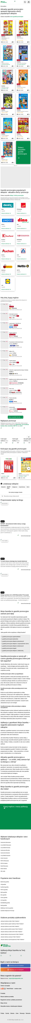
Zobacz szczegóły (5, 985)
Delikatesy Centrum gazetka (7, 908)
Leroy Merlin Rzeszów (5, 855)
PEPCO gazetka (4, 889)
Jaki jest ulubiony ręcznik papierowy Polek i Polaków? (12, 939)
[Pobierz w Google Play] (15, 956)
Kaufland (26, 424)
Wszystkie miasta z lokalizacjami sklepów (11, 1006)
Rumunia (28, 1013)
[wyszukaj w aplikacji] (25, 2)
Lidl (23, 424)
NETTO (15, 426)
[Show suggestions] (2, 496)
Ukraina (12, 1013)
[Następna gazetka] (28, 468)
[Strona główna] (4, 2)
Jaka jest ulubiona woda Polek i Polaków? (10, 926)
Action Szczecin (4, 858)
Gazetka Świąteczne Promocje (7, 910)
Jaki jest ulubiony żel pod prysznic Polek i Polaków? (12, 934)
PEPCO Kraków (4, 863)
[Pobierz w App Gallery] (25, 956)
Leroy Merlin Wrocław (5, 847)
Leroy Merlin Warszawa (6, 845)
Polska (2, 1013)
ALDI (21, 426)
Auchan (3, 426)
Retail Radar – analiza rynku (14, 988)
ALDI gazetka (4, 900)
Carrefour (10, 426)
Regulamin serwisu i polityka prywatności (11, 999)
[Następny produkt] (28, 437)
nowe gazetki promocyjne (16, 16)
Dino (6, 426)
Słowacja (22, 1013)
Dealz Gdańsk (4, 868)
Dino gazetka (3, 894)
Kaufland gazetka (5, 887)
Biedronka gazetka (5, 881)
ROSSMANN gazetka (5, 902)
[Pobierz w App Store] (18, 2)
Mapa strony (4, 1003)
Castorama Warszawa (6, 842)
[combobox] (15, 496)
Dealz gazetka (4, 905)
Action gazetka (4, 897)
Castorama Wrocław (5, 850)
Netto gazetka (4, 892)
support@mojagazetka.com (16, 978)
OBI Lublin (3, 871)
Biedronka (18, 424)
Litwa (17, 1013)
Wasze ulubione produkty (7, 996)
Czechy (7, 1013)
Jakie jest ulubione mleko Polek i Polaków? (10, 921)
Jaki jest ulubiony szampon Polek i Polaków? (10, 937)
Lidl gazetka (3, 884)
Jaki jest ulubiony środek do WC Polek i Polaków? (11, 931)
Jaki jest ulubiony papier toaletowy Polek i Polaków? (12, 923)
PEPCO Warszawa (5, 860)
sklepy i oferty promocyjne (17, 195)
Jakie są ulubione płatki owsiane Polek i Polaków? (12, 929)
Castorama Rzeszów (5, 852)
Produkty (3, 993)
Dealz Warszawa (4, 866)
